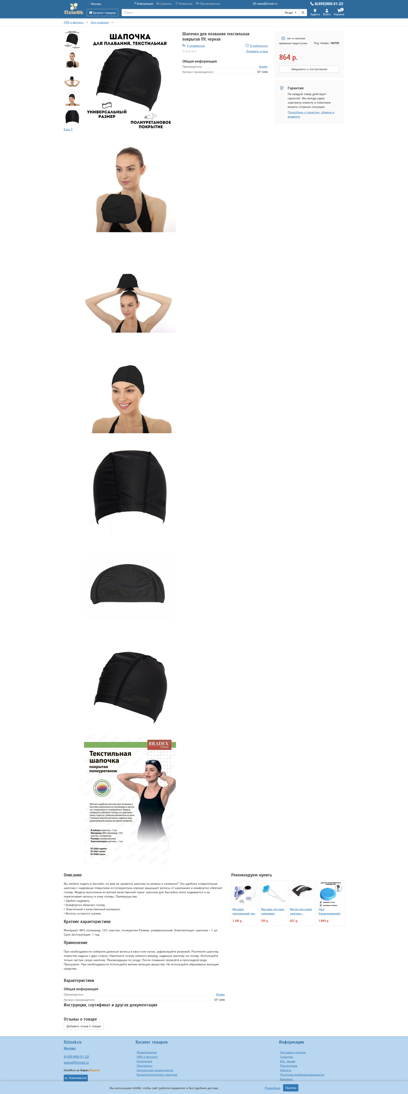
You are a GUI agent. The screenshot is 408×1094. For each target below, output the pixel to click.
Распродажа (288, 1065)
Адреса (315, 14)
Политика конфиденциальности (302, 1074)
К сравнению (196, 45)
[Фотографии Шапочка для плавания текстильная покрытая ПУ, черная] (130, 81)
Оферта (285, 1070)
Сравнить (165, 4)
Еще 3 (68, 129)
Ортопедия (144, 1061)
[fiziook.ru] (74, 8)
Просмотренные (209, 4)
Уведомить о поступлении (309, 69)
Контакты (286, 1079)
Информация (144, 4)
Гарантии (286, 1056)
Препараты (144, 1065)
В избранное (259, 45)
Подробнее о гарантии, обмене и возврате (311, 114)
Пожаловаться (77, 1078)
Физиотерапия (147, 1052)
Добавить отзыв (257, 51)
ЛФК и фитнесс (147, 1056)
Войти (327, 14)
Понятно (290, 1088)
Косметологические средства (157, 1074)
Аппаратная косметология (155, 1070)
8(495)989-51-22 (329, 3)
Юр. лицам (287, 1061)
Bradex (263, 66)
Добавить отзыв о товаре (84, 1026)
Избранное (185, 4)
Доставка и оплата (293, 1052)
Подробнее (272, 1088)
